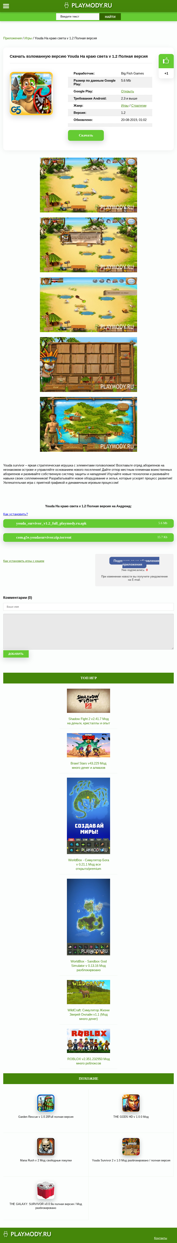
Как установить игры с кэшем (23, 561)
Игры (125, 105)
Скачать (86, 135)
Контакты (160, 1238)
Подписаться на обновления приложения (136, 562)
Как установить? (15, 514)
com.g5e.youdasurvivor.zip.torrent (91, 537)
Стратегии (138, 105)
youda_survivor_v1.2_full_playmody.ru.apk (91, 523)
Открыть (127, 91)
